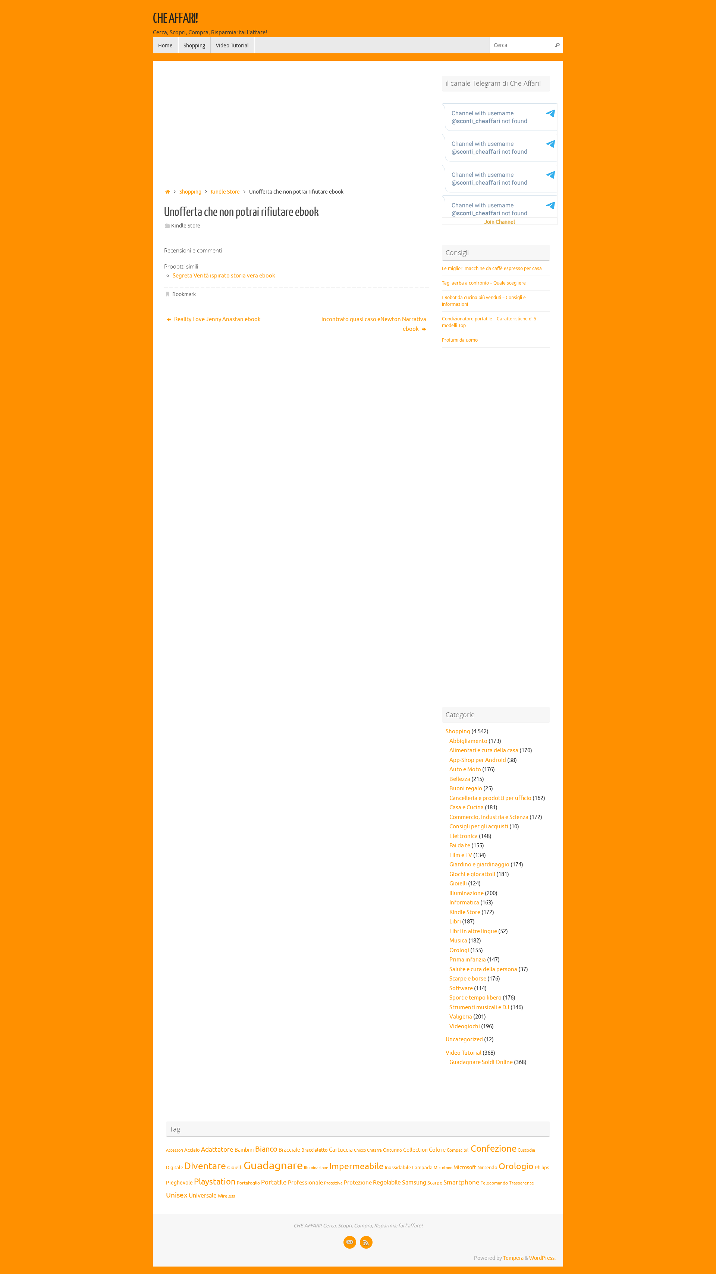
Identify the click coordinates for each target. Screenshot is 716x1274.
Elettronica (463, 836)
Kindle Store (225, 192)
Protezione (358, 1182)
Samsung (414, 1182)
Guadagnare (273, 1166)
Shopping (190, 192)
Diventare (205, 1166)
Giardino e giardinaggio (479, 864)
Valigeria (460, 1016)
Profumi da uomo (460, 340)
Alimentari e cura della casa (483, 750)
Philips (542, 1168)
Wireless (226, 1196)
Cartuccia (341, 1150)
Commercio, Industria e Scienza (488, 817)
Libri (455, 921)
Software (461, 988)
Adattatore (217, 1150)
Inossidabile (398, 1168)
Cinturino (392, 1150)
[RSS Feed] (366, 1242)
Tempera (513, 1258)
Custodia (526, 1150)
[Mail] (349, 1242)
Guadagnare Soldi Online (481, 1062)
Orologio (516, 1166)
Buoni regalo (465, 788)
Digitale (174, 1168)
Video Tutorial (463, 1053)
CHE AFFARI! (175, 18)
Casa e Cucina (466, 807)
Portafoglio (248, 1183)
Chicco (360, 1150)
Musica (458, 940)
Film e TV (460, 855)
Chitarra (374, 1150)
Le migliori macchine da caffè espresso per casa (492, 268)
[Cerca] (557, 45)
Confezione (493, 1148)
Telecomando (494, 1183)
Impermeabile (356, 1166)
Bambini (244, 1150)
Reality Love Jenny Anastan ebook (217, 319)
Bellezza (459, 779)
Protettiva (333, 1183)
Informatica (464, 902)
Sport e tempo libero (475, 997)
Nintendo (487, 1168)
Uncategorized (464, 1039)
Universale (203, 1195)
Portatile (274, 1182)
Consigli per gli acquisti (478, 826)
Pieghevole (179, 1182)
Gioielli (458, 883)
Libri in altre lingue (473, 931)
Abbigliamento (468, 741)
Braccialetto (314, 1150)
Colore (437, 1149)
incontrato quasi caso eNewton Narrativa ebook (373, 324)
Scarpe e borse (467, 978)
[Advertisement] (296, 122)
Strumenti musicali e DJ (479, 1007)
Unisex (177, 1195)
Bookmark (184, 294)
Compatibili (458, 1150)
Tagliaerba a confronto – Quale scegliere (484, 283)
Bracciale (289, 1150)
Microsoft (464, 1167)
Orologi (459, 950)
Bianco (266, 1149)
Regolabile (387, 1182)
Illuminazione (466, 893)
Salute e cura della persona (483, 969)
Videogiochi (464, 1026)
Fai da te (459, 845)
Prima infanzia (467, 959)
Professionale (305, 1182)
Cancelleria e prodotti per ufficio (490, 798)
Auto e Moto (465, 769)
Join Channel (499, 222)
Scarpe (434, 1183)
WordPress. (542, 1258)
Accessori (174, 1150)
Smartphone (461, 1182)
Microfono (443, 1167)
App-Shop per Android (477, 760)
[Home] (167, 192)
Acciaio (192, 1150)
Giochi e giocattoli (472, 874)
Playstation (215, 1182)
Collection (415, 1150)
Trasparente (521, 1183)
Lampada (422, 1168)
